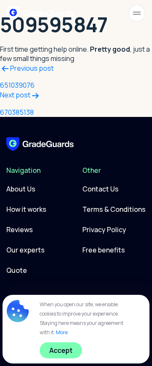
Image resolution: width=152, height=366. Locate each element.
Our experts (25, 250)
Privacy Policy (104, 229)
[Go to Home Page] (40, 143)
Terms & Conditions (114, 209)
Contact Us (100, 189)
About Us (20, 189)
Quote (16, 270)
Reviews (19, 229)
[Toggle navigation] (136, 13)
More (62, 332)
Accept (61, 350)
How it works (26, 209)
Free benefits (103, 250)
